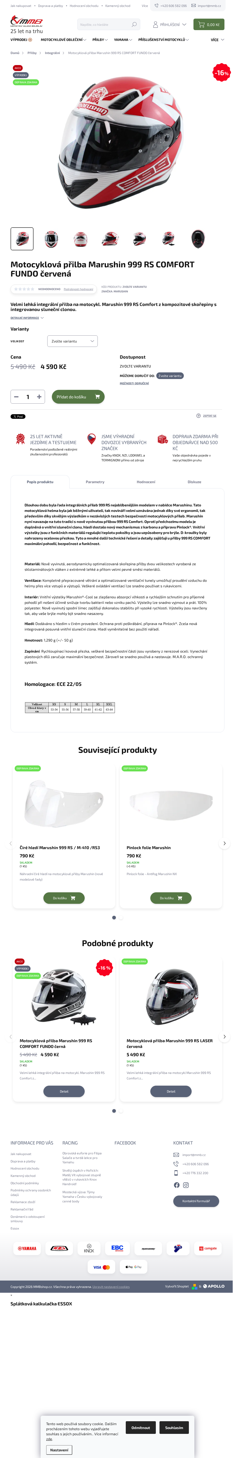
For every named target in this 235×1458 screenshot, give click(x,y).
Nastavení (59, 1450)
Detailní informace (25, 317)
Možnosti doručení (134, 383)
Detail (64, 1091)
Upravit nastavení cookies (111, 1287)
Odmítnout (140, 1427)
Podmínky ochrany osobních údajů (31, 1192)
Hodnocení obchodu (84, 6)
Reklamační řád (22, 1209)
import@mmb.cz (194, 1155)
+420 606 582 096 (195, 1164)
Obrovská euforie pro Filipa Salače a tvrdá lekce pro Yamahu (82, 1157)
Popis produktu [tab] (40, 481)
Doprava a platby (50, 6)
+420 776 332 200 (195, 1173)
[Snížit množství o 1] (16, 396)
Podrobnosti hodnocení (78, 289)
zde (49, 1439)
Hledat (134, 24)
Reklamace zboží (23, 1202)
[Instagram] (185, 1184)
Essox (15, 1228)
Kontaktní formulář (196, 1201)
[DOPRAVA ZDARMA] (64, 803)
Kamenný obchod (117, 6)
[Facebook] (176, 1184)
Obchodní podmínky (25, 1183)
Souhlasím (174, 1427)
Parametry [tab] (95, 481)
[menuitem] (23, 39)
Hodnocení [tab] (146, 481)
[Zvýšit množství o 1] (39, 396)
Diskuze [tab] (194, 481)
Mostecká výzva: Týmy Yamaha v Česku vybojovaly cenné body (82, 1196)
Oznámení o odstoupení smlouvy (28, 1219)
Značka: (114, 291)
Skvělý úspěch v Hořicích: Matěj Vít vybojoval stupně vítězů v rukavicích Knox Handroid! (81, 1177)
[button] (114, 917)
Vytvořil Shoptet (177, 1286)
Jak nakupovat (21, 6)
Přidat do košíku (71, 396)
